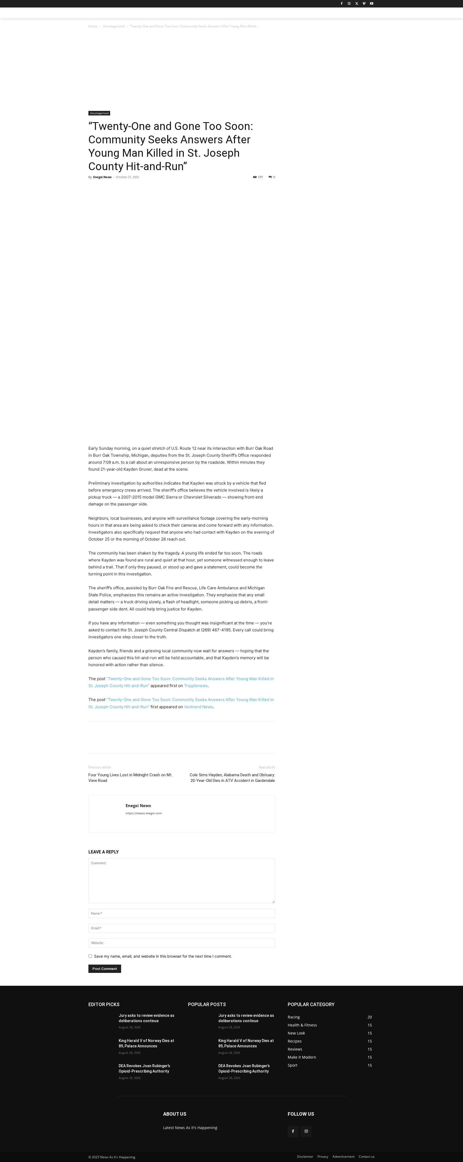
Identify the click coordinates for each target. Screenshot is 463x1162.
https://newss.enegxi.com (144, 813)
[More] (143, 189)
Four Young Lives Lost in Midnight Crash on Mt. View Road (130, 778)
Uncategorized (114, 26)
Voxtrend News (198, 706)
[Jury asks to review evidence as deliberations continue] (101, 1022)
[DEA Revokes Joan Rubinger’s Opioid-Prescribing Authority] (101, 1072)
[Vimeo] (364, 4)
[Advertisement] (181, 71)
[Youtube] (371, 4)
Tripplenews (196, 685)
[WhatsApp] (130, 189)
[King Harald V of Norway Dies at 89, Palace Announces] (101, 1047)
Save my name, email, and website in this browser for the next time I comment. (163, 956)
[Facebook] (342, 4)
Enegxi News (102, 177)
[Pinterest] (118, 189)
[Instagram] (349, 4)
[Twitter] (357, 4)
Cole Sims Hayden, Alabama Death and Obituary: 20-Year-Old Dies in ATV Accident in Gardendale (232, 778)
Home (93, 26)
